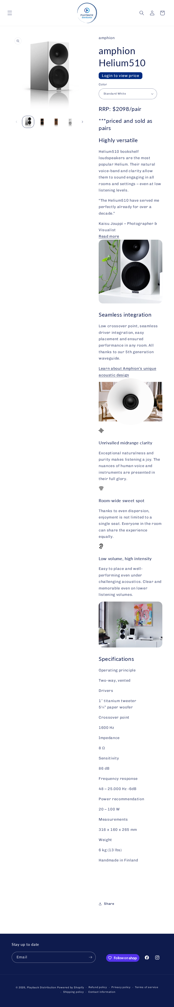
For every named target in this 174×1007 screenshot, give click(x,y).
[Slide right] (82, 121)
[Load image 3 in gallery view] (42, 122)
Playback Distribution (41, 987)
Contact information (101, 991)
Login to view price (120, 75)
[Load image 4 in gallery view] (56, 122)
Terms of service (146, 987)
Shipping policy (73, 991)
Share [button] (109, 904)
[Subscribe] (90, 957)
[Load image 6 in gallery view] (70, 122)
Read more (109, 236)
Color (103, 84)
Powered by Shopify (70, 987)
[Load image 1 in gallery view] (28, 122)
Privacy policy (120, 987)
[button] (10, 13)
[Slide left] (16, 121)
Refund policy (97, 987)
